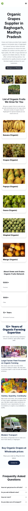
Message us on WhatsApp (14, 68)
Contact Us (14, 463)
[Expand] (26, 487)
